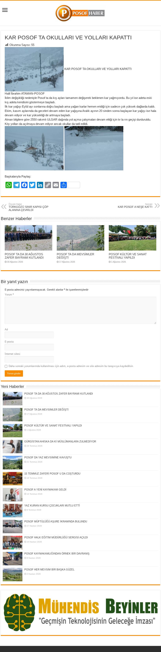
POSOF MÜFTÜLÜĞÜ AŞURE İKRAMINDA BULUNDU (55, 521)
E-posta (9, 341)
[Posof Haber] (80, 12)
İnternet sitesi (12, 353)
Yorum (9, 294)
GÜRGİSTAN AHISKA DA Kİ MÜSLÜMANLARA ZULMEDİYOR (60, 441)
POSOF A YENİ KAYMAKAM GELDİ (45, 489)
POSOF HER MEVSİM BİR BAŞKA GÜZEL (49, 569)
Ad (6, 329)
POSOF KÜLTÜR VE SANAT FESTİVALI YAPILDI (128, 256)
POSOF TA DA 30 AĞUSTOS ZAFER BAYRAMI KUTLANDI (24, 256)
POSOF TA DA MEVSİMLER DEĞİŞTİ (46, 409)
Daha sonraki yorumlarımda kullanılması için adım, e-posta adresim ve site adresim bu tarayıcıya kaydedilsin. (71, 366)
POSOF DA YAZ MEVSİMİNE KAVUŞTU (47, 457)
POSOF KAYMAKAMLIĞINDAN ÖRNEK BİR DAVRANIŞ (57, 553)
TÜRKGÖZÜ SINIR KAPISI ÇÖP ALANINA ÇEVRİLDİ (28, 207)
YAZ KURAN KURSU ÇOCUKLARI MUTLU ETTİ (52, 505)
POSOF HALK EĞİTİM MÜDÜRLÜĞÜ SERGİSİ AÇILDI (56, 537)
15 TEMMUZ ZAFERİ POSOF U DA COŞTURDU (52, 473)
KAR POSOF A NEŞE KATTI (135, 205)
